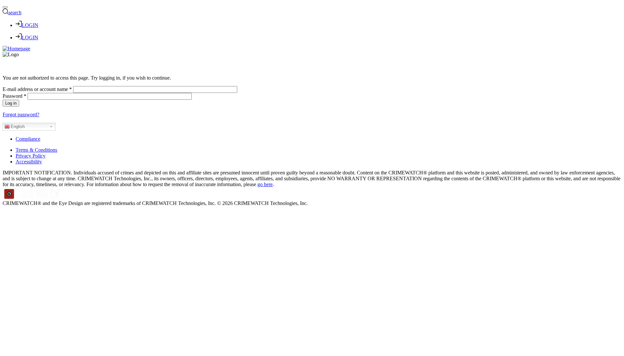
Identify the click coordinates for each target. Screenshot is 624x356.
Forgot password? (21, 114)
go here (265, 184)
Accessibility (29, 161)
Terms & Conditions (36, 150)
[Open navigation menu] (5, 7)
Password (14, 96)
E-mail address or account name (37, 89)
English (18, 126)
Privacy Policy (31, 156)
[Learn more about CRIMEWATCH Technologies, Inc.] (32, 197)
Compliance (28, 139)
